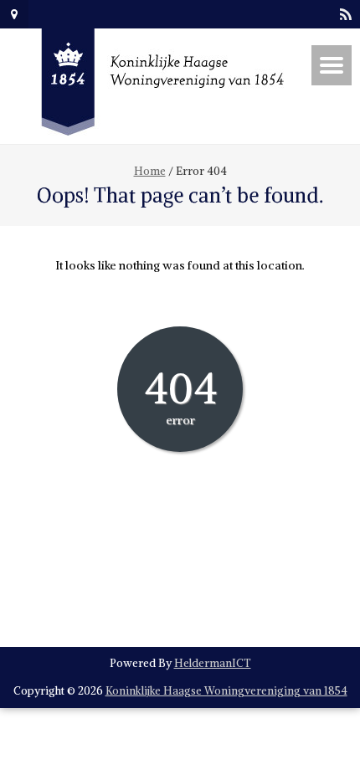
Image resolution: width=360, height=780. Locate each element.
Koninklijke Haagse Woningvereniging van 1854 (226, 691)
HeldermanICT (212, 663)
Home (150, 171)
